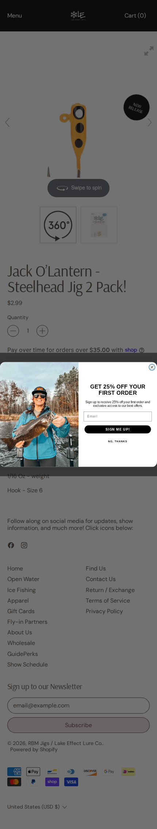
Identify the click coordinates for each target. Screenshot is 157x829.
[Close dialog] (152, 367)
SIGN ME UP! (118, 429)
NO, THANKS (117, 441)
